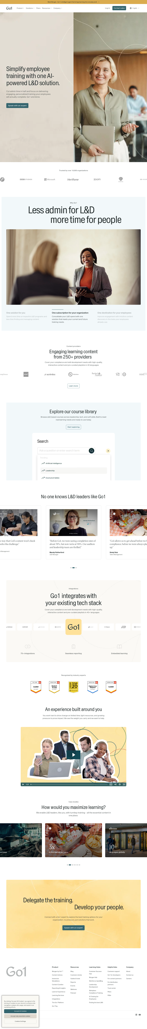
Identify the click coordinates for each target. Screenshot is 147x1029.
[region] (20, 1011)
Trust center (112, 988)
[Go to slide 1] (71, 567)
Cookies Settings (20, 1021)
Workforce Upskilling (96, 981)
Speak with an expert (17, 105)
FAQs (109, 995)
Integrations (56, 999)
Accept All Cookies (20, 1011)
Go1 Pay (55, 1006)
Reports (73, 982)
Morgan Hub (93, 977)
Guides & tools (75, 978)
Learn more (73, 386)
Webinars (73, 989)
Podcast (73, 993)
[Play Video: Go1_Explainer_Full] (73, 754)
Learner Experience (58, 992)
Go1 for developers (114, 975)
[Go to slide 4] (74, 864)
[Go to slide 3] (72, 864)
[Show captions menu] (111, 784)
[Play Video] (23, 784)
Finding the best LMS (96, 1002)
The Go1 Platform (58, 1002)
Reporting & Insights (59, 988)
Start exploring (74, 427)
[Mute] (115, 784)
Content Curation (57, 984)
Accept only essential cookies (20, 1016)
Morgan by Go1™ (57, 971)
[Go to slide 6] (77, 864)
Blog (71, 971)
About (128, 971)
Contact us (129, 975)
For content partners (115, 978)
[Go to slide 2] (73, 567)
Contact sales (119, 8)
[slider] (69, 784)
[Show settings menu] (120, 784)
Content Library (57, 975)
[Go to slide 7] (79, 864)
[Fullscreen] (124, 784)
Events (72, 986)
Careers (129, 978)
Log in (107, 8)
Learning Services (58, 995)
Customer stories (76, 975)
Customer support (114, 971)
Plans (38, 8)
